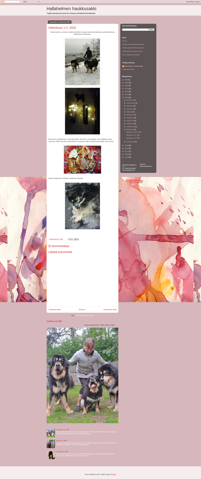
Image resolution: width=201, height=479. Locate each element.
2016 (126, 154)
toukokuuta (130, 121)
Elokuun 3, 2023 (61, 441)
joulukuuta (130, 100)
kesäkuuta (130, 118)
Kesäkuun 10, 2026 (54, 321)
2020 (126, 97)
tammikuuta (131, 142)
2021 (126, 94)
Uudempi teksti (54, 310)
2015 (126, 157)
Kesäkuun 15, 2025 (62, 430)
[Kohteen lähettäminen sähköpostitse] (69, 239)
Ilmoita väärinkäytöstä (146, 165)
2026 (126, 80)
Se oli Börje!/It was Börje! (130, 55)
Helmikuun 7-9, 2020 (133, 135)
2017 (126, 151)
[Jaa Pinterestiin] (78, 239)
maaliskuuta (131, 126)
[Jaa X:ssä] (73, 239)
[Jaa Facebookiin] (75, 239)
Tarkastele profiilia (128, 69)
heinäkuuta (130, 115)
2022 (126, 91)
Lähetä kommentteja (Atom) (84, 315)
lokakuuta (130, 106)
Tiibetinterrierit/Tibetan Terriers (132, 51)
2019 (126, 145)
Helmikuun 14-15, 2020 (133, 132)
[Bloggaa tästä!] (71, 239)
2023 (126, 89)
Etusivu (82, 310)
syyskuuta (130, 109)
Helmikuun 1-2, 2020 (133, 138)
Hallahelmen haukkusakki (71, 8)
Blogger (113, 474)
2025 (126, 83)
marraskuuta (131, 103)
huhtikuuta (130, 123)
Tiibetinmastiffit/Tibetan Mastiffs (133, 44)
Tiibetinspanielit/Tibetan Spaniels (133, 48)
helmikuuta (130, 129)
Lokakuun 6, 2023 (62, 452)
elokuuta (130, 112)
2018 (126, 148)
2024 (126, 86)
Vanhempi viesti (110, 310)
